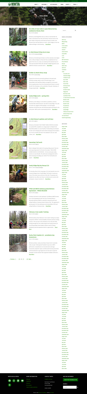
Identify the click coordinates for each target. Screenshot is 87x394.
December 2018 (65, 304)
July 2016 (64, 362)
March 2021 (64, 250)
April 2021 (64, 248)
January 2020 (64, 278)
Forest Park (65, 83)
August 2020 (64, 264)
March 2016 (64, 368)
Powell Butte (66, 105)
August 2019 (64, 288)
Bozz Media (52, 392)
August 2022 (64, 216)
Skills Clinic (64, 65)
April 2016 (64, 366)
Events (67, 4)
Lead (63, 55)
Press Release (65, 61)
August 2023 (64, 194)
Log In (67, 1)
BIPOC (63, 43)
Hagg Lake (65, 91)
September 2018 (65, 310)
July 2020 (64, 266)
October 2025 (64, 146)
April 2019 (64, 296)
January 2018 (64, 326)
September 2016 (65, 358)
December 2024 (65, 164)
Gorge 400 (65, 87)
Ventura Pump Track (67, 113)
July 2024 (64, 174)
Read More (48, 44)
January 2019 (64, 302)
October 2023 (64, 190)
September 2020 (65, 262)
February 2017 (65, 348)
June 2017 (64, 340)
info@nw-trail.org (48, 379)
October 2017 (64, 332)
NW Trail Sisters (65, 59)
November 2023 (65, 188)
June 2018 (64, 316)
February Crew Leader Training (38, 212)
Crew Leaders (65, 45)
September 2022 (65, 214)
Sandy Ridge (66, 109)
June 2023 (64, 198)
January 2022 (64, 230)
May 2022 (64, 222)
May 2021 (64, 246)
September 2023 (65, 192)
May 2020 (64, 270)
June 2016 (64, 364)
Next (30, 259)
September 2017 (65, 334)
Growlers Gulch (66, 89)
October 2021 (64, 236)
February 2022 (65, 228)
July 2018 (64, 314)
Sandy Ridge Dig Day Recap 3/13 (39, 165)
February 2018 (65, 324)
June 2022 (64, 220)
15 (19, 259)
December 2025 (65, 142)
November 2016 (65, 354)
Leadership (28, 381)
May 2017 (64, 342)
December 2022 (65, 208)
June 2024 (64, 176)
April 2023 (64, 200)
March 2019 (64, 298)
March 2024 (64, 180)
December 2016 (65, 352)
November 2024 (65, 166)
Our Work (44, 4)
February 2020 (65, 276)
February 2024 (65, 182)
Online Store (75, 1)
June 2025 (64, 152)
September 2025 (65, 148)
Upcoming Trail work (35, 142)
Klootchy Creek (66, 93)
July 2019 (64, 290)
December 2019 (65, 280)
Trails (74, 4)
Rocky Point (65, 107)
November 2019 (65, 282)
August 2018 (64, 312)
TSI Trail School (65, 115)
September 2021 (65, 238)
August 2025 (64, 150)
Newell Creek (66, 103)
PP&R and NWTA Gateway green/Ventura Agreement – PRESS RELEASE (41, 190)
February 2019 (65, 300)
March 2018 (64, 322)
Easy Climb (65, 79)
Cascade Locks (66, 73)
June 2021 (64, 244)
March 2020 (64, 274)
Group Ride (64, 53)
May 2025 (64, 154)
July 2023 (64, 196)
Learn (63, 57)
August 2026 (64, 126)
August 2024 (64, 172)
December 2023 (65, 186)
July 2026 (64, 128)
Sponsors (64, 67)
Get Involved (53, 4)
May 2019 (64, 294)
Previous (12, 259)
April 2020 (64, 272)
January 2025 (64, 162)
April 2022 (64, 224)
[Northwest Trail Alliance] (14, 4)
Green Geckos (65, 51)
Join (56, 1)
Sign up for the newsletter (70, 379)
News (62, 4)
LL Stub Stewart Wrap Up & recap (39, 52)
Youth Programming (66, 117)
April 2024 (64, 178)
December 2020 (65, 256)
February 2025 (65, 160)
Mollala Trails (66, 99)
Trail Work (64, 69)
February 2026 (65, 138)
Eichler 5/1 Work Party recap (38, 73)
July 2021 (64, 242)
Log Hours (61, 1)
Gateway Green (66, 85)
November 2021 (65, 234)
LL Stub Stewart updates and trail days (41, 119)
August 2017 (64, 336)
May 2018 (64, 318)
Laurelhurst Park (66, 95)
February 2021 (65, 252)
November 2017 (65, 330)
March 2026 (64, 136)
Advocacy (64, 39)
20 (27, 259)
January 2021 (64, 254)
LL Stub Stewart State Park (69, 97)
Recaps (63, 63)
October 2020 (64, 260)
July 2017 (64, 338)
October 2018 (64, 308)
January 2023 (64, 206)
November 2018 (65, 306)
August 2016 (64, 360)
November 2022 (65, 210)
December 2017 (65, 328)
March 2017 (64, 346)
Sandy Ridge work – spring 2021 (39, 96)
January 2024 (64, 184)
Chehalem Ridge (66, 75)
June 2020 (64, 268)
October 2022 (64, 212)
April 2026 (64, 134)
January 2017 (64, 350)
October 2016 (64, 356)
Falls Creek (65, 81)
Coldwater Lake (66, 77)
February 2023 (65, 204)
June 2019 (64, 292)
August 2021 (64, 240)
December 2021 (65, 232)
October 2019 (64, 284)
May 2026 (64, 132)
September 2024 (65, 170)
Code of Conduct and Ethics (31, 387)
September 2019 (65, 286)
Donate (50, 1)
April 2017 (64, 344)
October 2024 (64, 168)
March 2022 (64, 226)
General (63, 49)
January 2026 (64, 140)
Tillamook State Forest (68, 111)
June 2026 (64, 130)
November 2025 (65, 144)
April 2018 (64, 320)
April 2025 (64, 156)
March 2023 (64, 202)
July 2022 (64, 218)
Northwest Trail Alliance (42, 392)
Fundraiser (64, 47)
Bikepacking (64, 41)
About (36, 4)
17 (23, 259)
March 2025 (64, 158)
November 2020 (65, 258)
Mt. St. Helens (66, 101)
